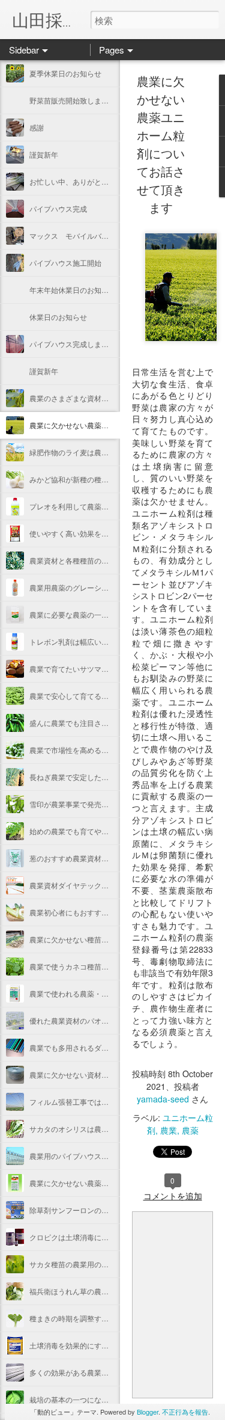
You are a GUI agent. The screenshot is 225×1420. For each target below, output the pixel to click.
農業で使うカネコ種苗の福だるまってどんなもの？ (112, 966)
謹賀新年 (43, 154)
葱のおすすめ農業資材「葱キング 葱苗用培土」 (105, 858)
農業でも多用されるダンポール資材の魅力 (97, 1047)
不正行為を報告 (185, 1411)
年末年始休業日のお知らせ (72, 289)
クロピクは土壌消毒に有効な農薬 (83, 1237)
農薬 (190, 1130)
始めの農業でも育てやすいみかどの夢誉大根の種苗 (112, 831)
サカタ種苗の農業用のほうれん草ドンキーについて (112, 1264)
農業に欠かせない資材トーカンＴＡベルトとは (105, 1074)
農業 (168, 1130)
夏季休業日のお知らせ (65, 73)
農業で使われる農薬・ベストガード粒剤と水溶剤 (108, 993)
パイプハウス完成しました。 (76, 344)
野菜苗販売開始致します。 (72, 100)
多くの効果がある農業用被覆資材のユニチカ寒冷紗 (112, 1372)
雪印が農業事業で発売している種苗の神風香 (101, 804)
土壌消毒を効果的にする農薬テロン (87, 1345)
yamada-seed (163, 1099)
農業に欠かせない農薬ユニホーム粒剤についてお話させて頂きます (161, 144)
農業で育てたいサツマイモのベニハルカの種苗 (105, 668)
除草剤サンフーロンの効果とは (79, 1210)
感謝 (36, 127)
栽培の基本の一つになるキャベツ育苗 (90, 1399)
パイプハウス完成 (58, 208)
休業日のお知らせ (58, 317)
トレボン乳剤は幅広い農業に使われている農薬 (105, 641)
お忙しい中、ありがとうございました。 (94, 181)
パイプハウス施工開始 (65, 262)
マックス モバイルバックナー (79, 235)
